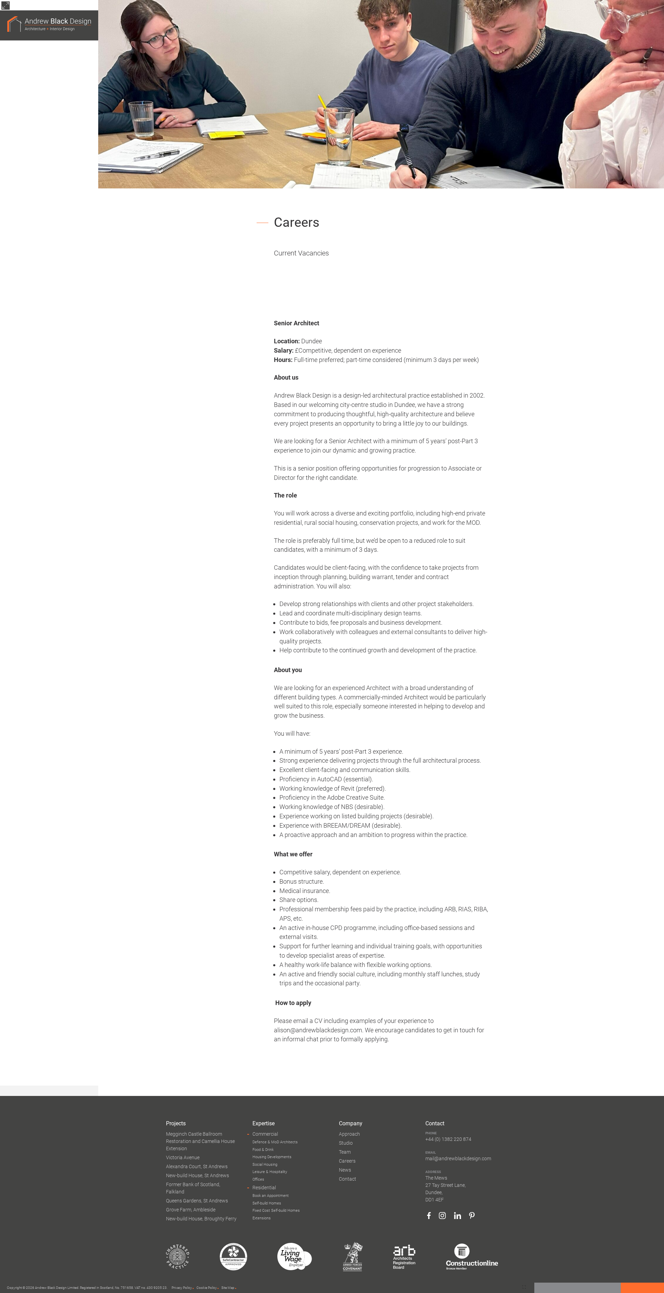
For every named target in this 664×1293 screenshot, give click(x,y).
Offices (258, 1179)
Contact (347, 1179)
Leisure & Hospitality (269, 1172)
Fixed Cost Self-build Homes (276, 1210)
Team (345, 1152)
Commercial (265, 1134)
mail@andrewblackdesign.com (458, 1158)
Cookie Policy (206, 1288)
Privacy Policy (182, 1288)
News (345, 1170)
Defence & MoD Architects (275, 1142)
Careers (347, 1161)
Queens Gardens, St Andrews (197, 1200)
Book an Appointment (270, 1195)
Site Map (227, 1288)
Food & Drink (263, 1149)
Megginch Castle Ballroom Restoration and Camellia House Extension (200, 1141)
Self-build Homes (266, 1203)
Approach (349, 1134)
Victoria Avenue (183, 1157)
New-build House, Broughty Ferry (201, 1218)
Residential (264, 1187)
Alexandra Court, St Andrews (197, 1166)
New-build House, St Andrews (197, 1175)
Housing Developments (272, 1157)
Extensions (261, 1218)
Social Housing (264, 1164)
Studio (346, 1143)
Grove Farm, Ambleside (190, 1209)
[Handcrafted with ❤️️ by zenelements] (524, 1287)
